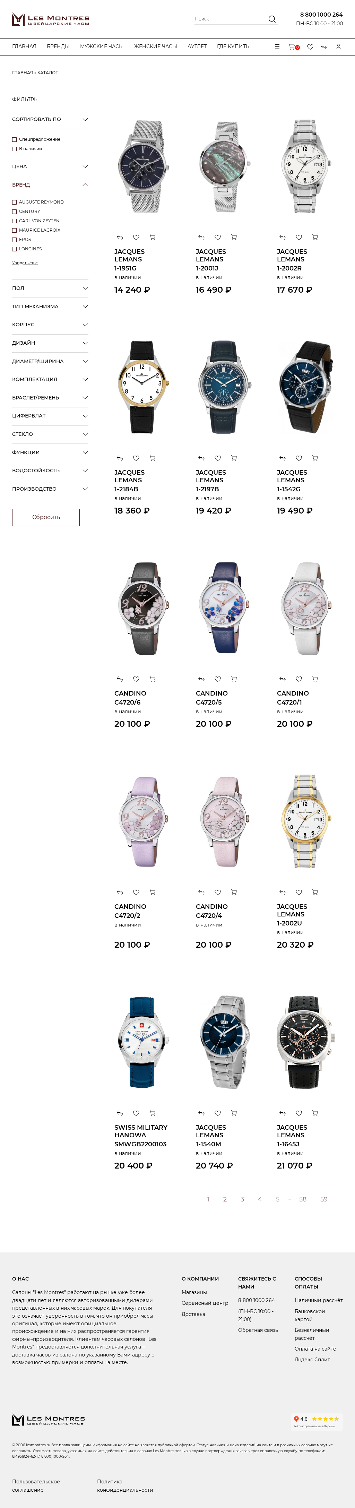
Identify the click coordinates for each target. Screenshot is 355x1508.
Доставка (193, 1314)
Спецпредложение (39, 139)
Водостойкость (36, 470)
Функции (26, 452)
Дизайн (23, 343)
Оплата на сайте (315, 1349)
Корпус (23, 324)
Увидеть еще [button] (25, 262)
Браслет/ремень (35, 398)
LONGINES (30, 248)
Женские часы (155, 46)
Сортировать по (36, 119)
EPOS (25, 239)
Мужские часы (102, 46)
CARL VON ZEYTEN (39, 220)
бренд (21, 185)
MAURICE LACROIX (39, 230)
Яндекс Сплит (312, 1359)
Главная (24, 46)
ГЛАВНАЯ (22, 72)
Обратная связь (258, 1330)
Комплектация (34, 379)
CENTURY (29, 211)
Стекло (22, 434)
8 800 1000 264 (321, 14)
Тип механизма (35, 306)
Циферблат (28, 416)
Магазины (194, 1292)
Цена (19, 166)
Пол (18, 288)
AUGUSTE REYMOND (41, 202)
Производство (34, 489)
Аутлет (197, 46)
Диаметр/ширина (38, 361)
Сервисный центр (205, 1303)
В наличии (30, 148)
